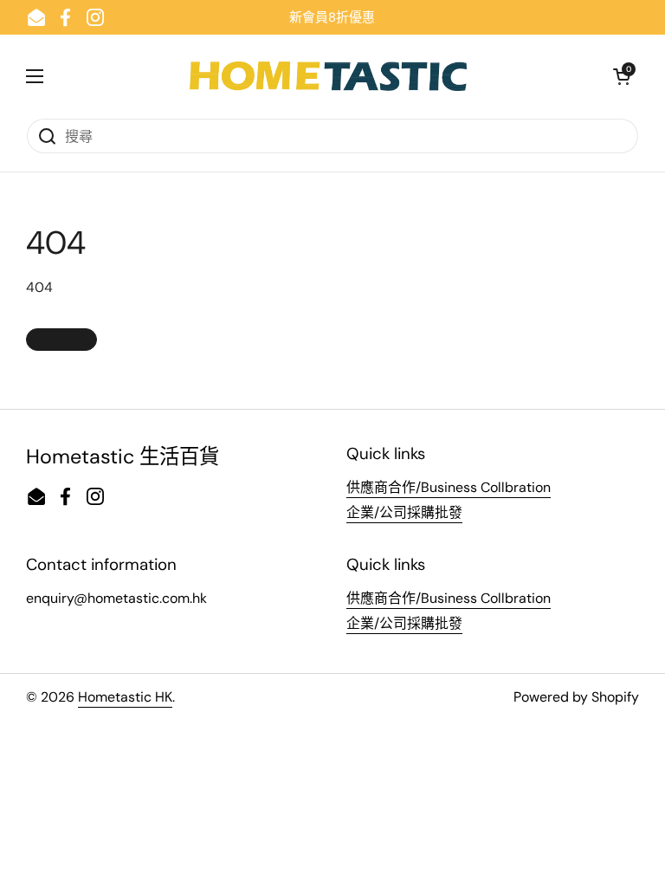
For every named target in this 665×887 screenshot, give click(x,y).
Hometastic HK (125, 697)
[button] (621, 76)
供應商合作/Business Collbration (448, 487)
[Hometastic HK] (328, 76)
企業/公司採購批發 (404, 512)
